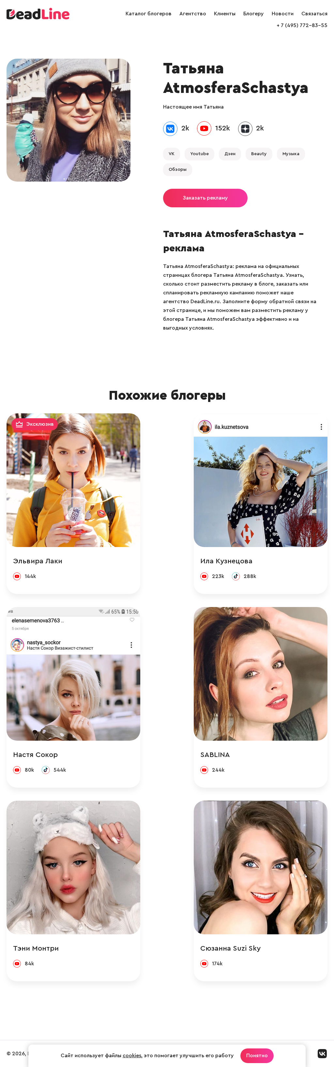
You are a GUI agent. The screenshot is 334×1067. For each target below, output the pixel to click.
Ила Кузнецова (226, 561)
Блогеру (253, 13)
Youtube (199, 154)
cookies (132, 1055)
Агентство (192, 13)
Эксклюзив (40, 424)
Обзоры (178, 169)
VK (172, 154)
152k (222, 128)
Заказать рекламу (205, 197)
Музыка (290, 154)
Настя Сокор (35, 754)
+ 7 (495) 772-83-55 (302, 25)
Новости (283, 13)
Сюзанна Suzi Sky (230, 948)
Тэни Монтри (36, 948)
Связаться (314, 13)
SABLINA (215, 754)
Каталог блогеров (149, 13)
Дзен (229, 154)
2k (185, 128)
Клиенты (224, 13)
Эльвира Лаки (37, 561)
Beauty (259, 154)
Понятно (257, 1055)
